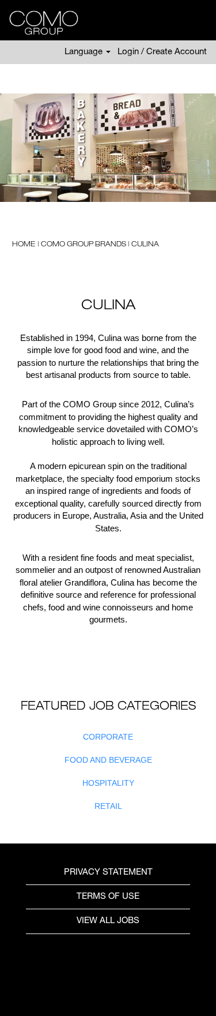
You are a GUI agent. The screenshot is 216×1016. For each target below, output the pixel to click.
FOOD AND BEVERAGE (108, 759)
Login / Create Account (162, 52)
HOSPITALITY (108, 783)
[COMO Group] (39, 23)
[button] (201, 23)
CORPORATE (108, 736)
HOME (24, 244)
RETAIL (108, 806)
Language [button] (85, 52)
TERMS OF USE (108, 897)
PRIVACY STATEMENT (108, 872)
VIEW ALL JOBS (108, 921)
